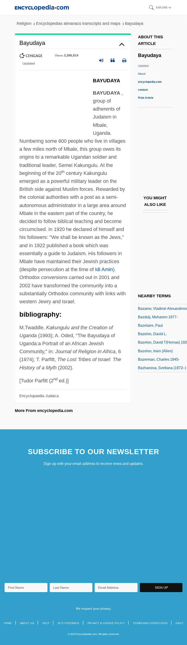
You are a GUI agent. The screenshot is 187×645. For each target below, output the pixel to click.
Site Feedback (68, 623)
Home (8, 623)
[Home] (42, 7)
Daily (179, 623)
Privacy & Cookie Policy (106, 623)
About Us (27, 623)
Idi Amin (104, 269)
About (150, 81)
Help (45, 623)
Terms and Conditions (150, 623)
